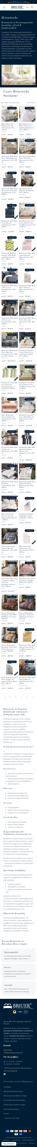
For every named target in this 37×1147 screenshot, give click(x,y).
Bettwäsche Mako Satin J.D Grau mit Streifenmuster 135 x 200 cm (10, 288)
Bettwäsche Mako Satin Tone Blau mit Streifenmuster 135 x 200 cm (10, 224)
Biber (20, 37)
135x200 (14, 35)
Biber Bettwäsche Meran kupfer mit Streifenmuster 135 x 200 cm (9, 418)
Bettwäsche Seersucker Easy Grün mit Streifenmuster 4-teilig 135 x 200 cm (10, 385)
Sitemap (6, 1113)
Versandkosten (12, 1071)
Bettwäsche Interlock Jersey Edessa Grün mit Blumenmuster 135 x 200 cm (27, 385)
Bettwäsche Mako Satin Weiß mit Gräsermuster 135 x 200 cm (10, 484)
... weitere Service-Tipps (11, 1118)
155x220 (23, 35)
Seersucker (11, 42)
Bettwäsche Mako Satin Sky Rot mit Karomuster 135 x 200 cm (10, 450)
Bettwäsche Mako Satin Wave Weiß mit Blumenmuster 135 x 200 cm (27, 159)
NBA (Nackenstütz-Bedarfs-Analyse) (15, 1096)
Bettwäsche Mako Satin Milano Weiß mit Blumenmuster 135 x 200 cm (27, 484)
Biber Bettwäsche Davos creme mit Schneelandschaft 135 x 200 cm (9, 517)
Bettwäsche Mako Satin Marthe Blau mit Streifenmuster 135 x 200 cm (27, 680)
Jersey (16, 39)
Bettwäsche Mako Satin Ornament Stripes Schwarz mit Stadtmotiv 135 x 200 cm (27, 451)
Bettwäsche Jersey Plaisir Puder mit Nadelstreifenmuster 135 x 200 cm (26, 127)
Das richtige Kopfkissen (11, 1109)
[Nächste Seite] (32, 697)
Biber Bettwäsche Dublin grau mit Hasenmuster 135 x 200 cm (8, 127)
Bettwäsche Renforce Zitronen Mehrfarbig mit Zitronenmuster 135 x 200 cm (9, 256)
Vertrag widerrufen (8, 1144)
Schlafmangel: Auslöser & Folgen (14, 1105)
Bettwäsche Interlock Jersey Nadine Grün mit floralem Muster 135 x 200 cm (26, 353)
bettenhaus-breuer (15, 1137)
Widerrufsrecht (16, 1140)
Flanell (31, 37)
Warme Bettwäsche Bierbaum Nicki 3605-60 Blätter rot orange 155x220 (9, 616)
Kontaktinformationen (21, 1143)
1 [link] (4, 697)
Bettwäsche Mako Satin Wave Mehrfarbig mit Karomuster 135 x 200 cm (10, 159)
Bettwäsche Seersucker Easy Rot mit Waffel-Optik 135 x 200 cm (27, 580)
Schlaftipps (7, 1087)
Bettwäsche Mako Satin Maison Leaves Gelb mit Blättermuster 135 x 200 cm (27, 648)
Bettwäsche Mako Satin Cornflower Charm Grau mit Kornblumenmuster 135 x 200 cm (10, 582)
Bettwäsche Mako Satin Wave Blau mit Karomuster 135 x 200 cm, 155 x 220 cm (10, 353)
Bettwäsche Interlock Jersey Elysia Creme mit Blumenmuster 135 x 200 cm (27, 224)
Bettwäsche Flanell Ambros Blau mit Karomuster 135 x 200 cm (9, 549)
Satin (27, 39)
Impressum (31, 1143)
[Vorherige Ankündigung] (3, 2)
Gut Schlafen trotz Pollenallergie (14, 1100)
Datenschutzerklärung (28, 1140)
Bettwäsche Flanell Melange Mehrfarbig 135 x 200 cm (26, 191)
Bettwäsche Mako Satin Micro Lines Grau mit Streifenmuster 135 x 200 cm (10, 191)
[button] (4, 7)
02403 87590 (8, 1050)
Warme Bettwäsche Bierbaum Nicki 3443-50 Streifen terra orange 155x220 (9, 648)
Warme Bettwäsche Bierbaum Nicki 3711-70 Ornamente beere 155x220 (26, 616)
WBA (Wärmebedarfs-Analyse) (13, 1091)
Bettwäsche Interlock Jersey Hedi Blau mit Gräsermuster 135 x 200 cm (26, 418)
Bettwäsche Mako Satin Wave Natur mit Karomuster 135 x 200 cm (27, 321)
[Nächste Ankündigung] (33, 2)
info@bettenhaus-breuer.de (13, 1052)
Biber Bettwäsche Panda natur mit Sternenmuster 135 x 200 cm (26, 549)
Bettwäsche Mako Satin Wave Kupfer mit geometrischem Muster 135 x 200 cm (10, 680)
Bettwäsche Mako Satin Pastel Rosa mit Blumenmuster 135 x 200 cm (27, 256)
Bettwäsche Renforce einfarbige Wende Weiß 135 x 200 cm (26, 516)
